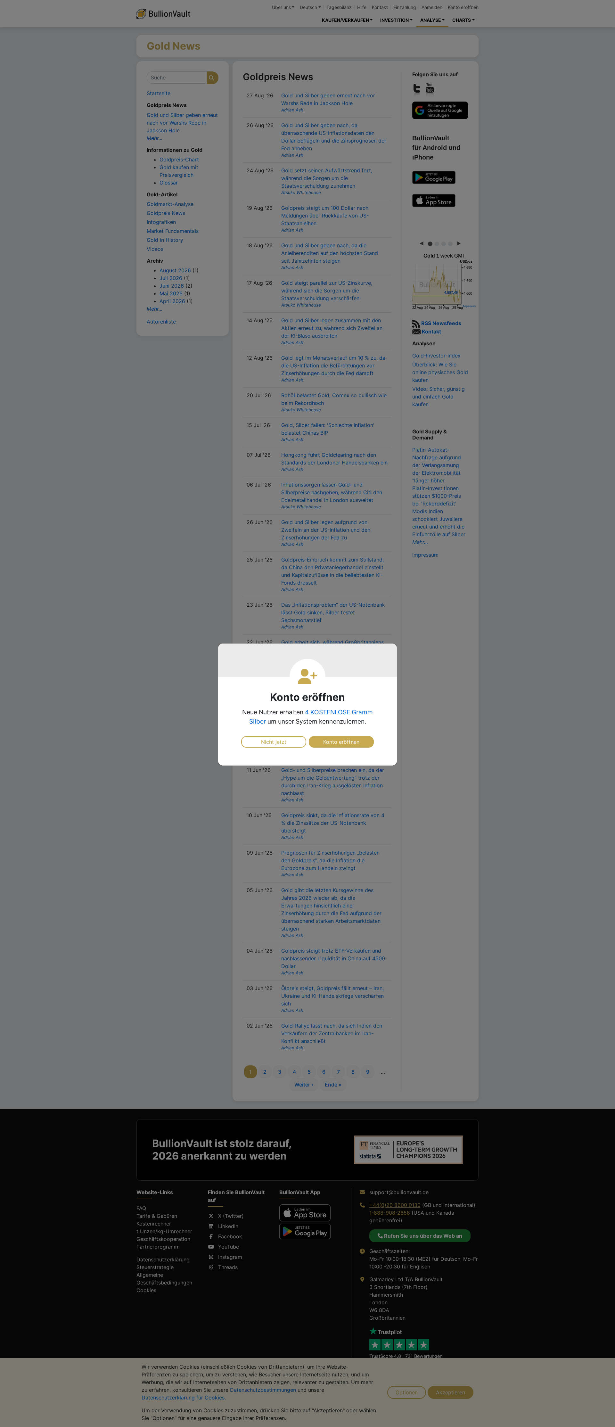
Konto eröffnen (341, 742)
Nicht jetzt (273, 742)
